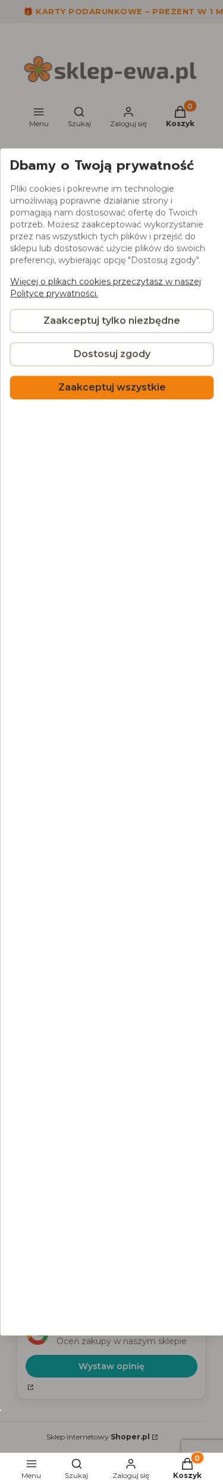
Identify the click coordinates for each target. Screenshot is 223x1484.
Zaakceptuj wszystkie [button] (111, 387)
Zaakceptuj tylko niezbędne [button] (111, 321)
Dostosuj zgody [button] (111, 354)
